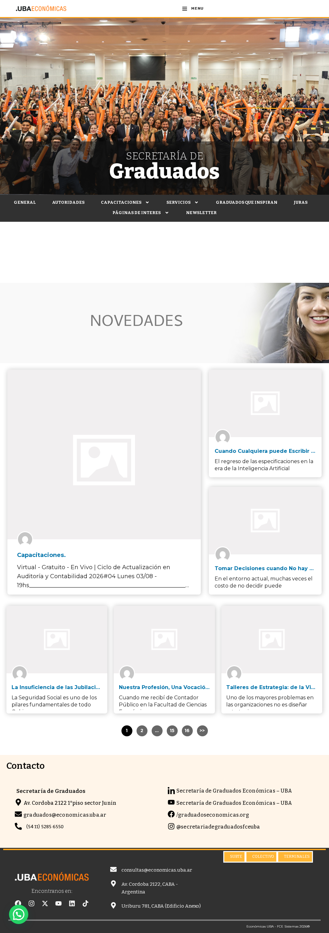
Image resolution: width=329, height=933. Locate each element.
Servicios (178, 202)
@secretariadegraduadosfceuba (218, 827)
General (25, 202)
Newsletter (201, 212)
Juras (300, 202)
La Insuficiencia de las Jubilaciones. (61, 687)
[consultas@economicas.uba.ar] (113, 869)
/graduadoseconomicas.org (212, 815)
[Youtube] (58, 903)
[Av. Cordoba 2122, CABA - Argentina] (113, 883)
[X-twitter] (45, 903)
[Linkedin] (72, 903)
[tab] (234, 857)
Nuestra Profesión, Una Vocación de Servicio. (181, 687)
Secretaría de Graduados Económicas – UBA (234, 791)
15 (172, 730)
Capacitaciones (121, 202)
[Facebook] (18, 903)
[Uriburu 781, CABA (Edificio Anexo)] (113, 905)
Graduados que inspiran (246, 202)
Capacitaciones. (41, 555)
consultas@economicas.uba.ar (156, 870)
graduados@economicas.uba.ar (64, 815)
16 (187, 730)
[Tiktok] (85, 903)
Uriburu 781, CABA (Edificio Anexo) (161, 906)
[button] (126, 202)
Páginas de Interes (136, 212)
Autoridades (68, 202)
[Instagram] (31, 903)
